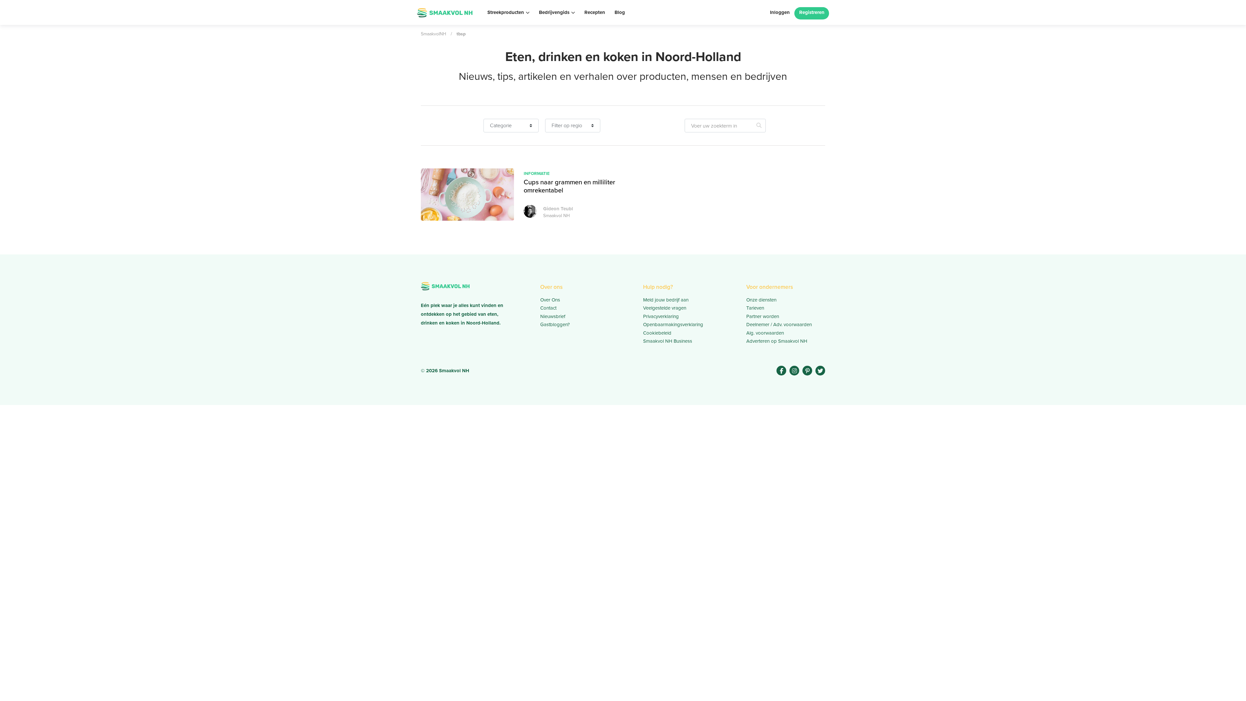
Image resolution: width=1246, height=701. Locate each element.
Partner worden (762, 316)
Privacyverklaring (661, 316)
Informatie (537, 173)
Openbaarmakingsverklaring (673, 324)
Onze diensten (761, 299)
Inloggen (780, 12)
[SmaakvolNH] (444, 12)
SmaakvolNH (433, 34)
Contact (548, 308)
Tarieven (755, 308)
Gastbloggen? (555, 324)
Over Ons (550, 299)
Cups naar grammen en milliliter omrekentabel (569, 186)
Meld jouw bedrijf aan (666, 299)
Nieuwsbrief (552, 316)
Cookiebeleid (657, 333)
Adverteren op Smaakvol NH (776, 341)
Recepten (594, 12)
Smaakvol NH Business (667, 341)
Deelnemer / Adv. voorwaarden (779, 324)
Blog (620, 12)
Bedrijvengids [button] (554, 12)
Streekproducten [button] (505, 12)
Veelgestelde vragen (664, 308)
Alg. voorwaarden (765, 333)
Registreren (812, 12)
